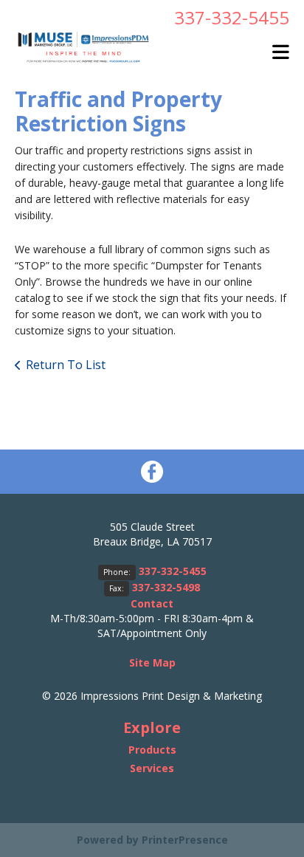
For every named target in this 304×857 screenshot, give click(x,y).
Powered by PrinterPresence (152, 840)
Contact (152, 603)
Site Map (152, 662)
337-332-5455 (231, 17)
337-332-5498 (166, 587)
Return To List (66, 365)
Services (152, 768)
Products (152, 750)
